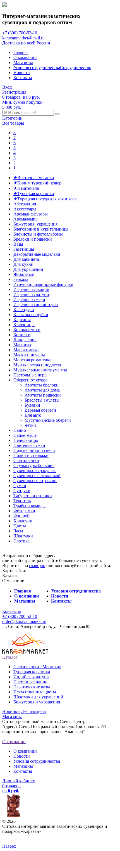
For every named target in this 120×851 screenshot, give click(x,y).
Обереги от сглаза (30, 380)
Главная (20, 52)
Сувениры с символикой (37, 475)
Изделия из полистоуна (35, 304)
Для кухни (23, 264)
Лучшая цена (33, 711)
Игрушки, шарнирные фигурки (43, 284)
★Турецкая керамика (33, 193)
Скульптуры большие (33, 465)
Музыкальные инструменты (40, 370)
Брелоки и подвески (32, 239)
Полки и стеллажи (31, 455)
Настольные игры (30, 375)
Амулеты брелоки (42, 385)
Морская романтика (32, 359)
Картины (22, 319)
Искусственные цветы (34, 691)
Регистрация (14, 92)
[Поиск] (57, 114)
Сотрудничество (75, 67)
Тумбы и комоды (29, 505)
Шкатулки (23, 536)
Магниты (22, 344)
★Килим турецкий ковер (37, 183)
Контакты (22, 77)
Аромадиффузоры (30, 214)
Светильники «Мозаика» (37, 666)
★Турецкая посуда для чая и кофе (45, 198)
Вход (7, 87)
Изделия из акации (31, 289)
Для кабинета (26, 259)
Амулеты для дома (43, 390)
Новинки (11, 711)
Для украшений (28, 269)
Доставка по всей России (26, 43)
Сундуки (21, 490)
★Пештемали (26, 188)
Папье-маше (25, 435)
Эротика (21, 541)
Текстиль (22, 500)
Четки (31, 425)
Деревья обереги (41, 410)
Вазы (18, 244)
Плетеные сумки (29, 445)
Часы (18, 530)
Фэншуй (21, 515)
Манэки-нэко (26, 349)
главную (37, 565)
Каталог (10, 657)
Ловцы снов (25, 339)
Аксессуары (24, 209)
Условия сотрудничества (36, 67)
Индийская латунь (31, 676)
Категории (12, 118)
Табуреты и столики (32, 495)
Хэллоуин (22, 520)
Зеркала (20, 279)
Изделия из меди (29, 299)
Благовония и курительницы (40, 229)
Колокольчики (26, 329)
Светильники (26, 460)
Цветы (19, 525)
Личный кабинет (18, 780)
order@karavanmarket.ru (24, 621)
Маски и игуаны (29, 354)
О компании (25, 57)
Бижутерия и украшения (36, 702)
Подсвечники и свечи (34, 450)
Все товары (13, 123)
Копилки (21, 334)
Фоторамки (24, 510)
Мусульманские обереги (48, 420)
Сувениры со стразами (35, 480)
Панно (19, 430)
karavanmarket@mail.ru (23, 37)
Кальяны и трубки (30, 314)
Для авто (33, 415)
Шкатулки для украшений (38, 696)
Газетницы (23, 249)
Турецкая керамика (31, 671)
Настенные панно (30, 681)
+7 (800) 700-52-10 (19, 32)
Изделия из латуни (31, 294)
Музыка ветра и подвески (38, 364)
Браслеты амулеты (43, 400)
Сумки (19, 485)
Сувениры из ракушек (34, 470)
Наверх (9, 846)
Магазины (23, 62)
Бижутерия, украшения (35, 224)
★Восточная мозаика (33, 177)
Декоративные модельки (36, 254)
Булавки (33, 405)
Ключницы (24, 324)
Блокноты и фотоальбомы (38, 234)
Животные (23, 274)
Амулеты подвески (43, 395)
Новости (21, 72)
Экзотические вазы (31, 686)
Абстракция (24, 204)
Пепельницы (25, 440)
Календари (23, 309)
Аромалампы (26, 219)
